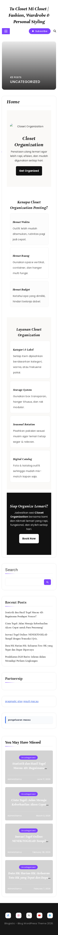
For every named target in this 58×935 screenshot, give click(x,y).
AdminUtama (15, 779)
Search (11, 570)
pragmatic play (14, 701)
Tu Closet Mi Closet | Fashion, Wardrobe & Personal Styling (29, 15)
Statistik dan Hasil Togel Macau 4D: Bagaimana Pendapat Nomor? (29, 768)
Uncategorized (28, 757)
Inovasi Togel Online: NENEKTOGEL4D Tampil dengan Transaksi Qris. (29, 841)
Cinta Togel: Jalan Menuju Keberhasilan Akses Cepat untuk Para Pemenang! (29, 804)
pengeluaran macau (19, 719)
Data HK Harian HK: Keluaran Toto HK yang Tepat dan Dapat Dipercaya (29, 877)
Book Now (29, 538)
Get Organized (29, 171)
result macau (31, 701)
